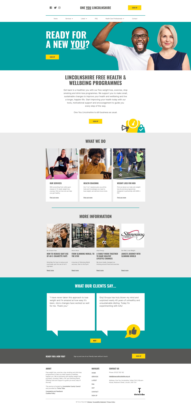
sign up (138, 356)
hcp (93, 388)
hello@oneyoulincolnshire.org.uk (119, 376)
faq (93, 384)
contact (95, 392)
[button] (69, 19)
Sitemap (89, 402)
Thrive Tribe (61, 388)
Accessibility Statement (99, 402)
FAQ (96, 18)
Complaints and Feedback (54, 391)
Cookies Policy (50, 393)
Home (55, 18)
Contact (134, 18)
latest (94, 380)
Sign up (95, 121)
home (94, 373)
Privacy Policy (111, 402)
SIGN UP (134, 7)
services (95, 376)
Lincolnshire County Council (71, 386)
